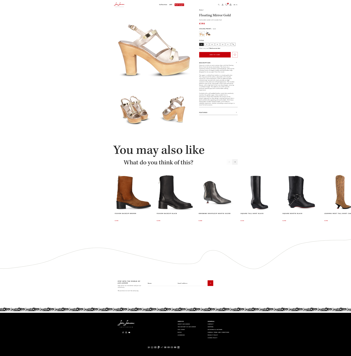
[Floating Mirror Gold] (202, 34)
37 (206, 44)
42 (233, 44)
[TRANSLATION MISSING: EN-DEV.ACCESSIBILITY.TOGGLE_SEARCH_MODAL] (219, 5)
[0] (226, 4)
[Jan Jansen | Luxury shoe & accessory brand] (119, 4)
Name (149, 282)
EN (234, 4)
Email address (182, 282)
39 (217, 44)
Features (203, 112)
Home (201, 10)
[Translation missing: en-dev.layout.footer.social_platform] (123, 332)
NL (236, 4)
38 (212, 44)
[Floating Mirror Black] (208, 34)
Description (205, 63)
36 (201, 44)
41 (228, 44)
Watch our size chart (214, 48)
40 (222, 44)
